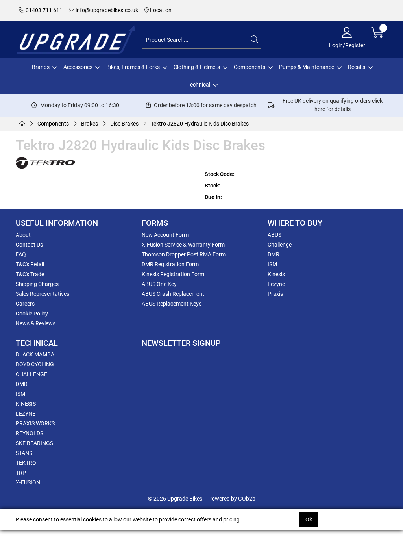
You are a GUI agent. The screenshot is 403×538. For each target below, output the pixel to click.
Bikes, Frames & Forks (133, 67)
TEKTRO (26, 463)
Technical (198, 85)
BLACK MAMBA (35, 354)
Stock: (212, 185)
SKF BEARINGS (34, 443)
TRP (21, 472)
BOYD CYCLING (35, 364)
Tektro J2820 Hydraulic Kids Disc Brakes (200, 124)
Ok (308, 519)
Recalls (356, 67)
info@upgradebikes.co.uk (106, 10)
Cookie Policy (32, 313)
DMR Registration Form (170, 264)
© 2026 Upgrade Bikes (175, 498)
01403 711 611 (43, 10)
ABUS (274, 235)
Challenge (280, 244)
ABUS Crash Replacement (173, 294)
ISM (272, 264)
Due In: (213, 197)
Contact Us (29, 244)
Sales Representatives (42, 294)
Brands (41, 67)
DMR (273, 254)
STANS (24, 453)
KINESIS (26, 404)
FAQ (21, 254)
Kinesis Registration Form (173, 274)
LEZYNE (25, 413)
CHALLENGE (31, 374)
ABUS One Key (159, 284)
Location (160, 10)
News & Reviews (35, 323)
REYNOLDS (29, 433)
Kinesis (276, 274)
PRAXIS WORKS (35, 423)
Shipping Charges (37, 284)
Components (249, 67)
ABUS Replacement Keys (172, 304)
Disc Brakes (124, 124)
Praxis (275, 294)
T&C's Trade (30, 274)
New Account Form (165, 235)
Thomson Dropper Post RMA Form (184, 254)
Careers (25, 304)
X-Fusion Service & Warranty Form (183, 244)
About (23, 235)
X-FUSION (28, 482)
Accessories (77, 67)
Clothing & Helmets (197, 67)
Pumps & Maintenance (306, 67)
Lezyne (276, 284)
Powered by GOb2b (231, 498)
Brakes (89, 124)
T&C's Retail (30, 264)
